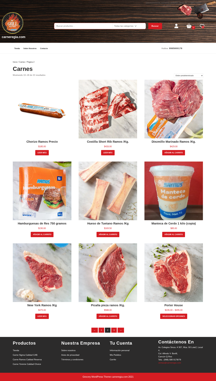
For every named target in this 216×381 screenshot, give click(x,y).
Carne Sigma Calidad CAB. (25, 355)
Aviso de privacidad (70, 355)
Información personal (119, 350)
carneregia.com (13, 37)
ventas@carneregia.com (169, 363)
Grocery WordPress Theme (97, 377)
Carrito (113, 359)
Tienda (17, 48)
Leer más (42, 153)
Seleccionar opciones (173, 316)
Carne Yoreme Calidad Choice (27, 364)
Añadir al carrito (173, 153)
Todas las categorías (123, 26)
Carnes (22, 62)
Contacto (44, 48)
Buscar (155, 26)
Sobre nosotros (30, 48)
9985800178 (175, 48)
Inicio (15, 62)
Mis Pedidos (115, 355)
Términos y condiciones (72, 359)
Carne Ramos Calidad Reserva (27, 359)
